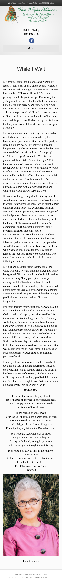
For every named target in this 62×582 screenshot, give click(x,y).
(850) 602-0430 (31, 34)
